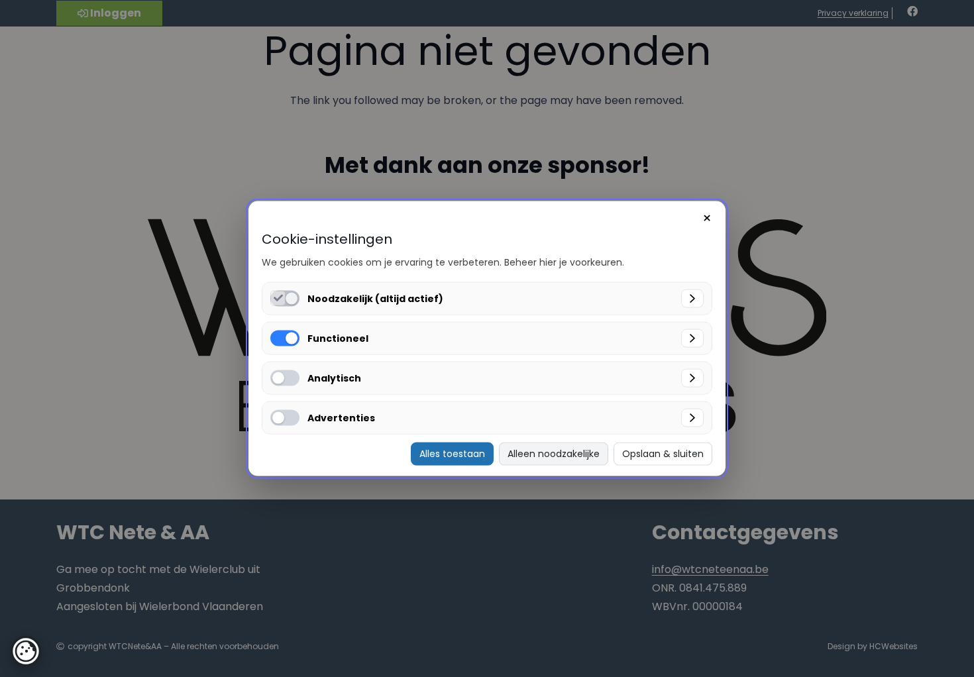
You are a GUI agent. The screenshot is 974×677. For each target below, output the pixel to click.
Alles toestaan (452, 453)
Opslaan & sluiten (663, 453)
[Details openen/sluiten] (692, 298)
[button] (26, 651)
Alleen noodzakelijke (554, 453)
